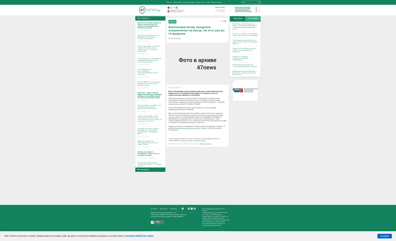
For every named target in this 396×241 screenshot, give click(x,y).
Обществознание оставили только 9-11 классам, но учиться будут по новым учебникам (148, 50)
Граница (172, 21)
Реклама (173, 209)
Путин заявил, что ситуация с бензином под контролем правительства (149, 84)
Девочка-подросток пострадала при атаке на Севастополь (147, 144)
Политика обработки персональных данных (168, 214)
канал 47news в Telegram (191, 140)
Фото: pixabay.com (175, 87)
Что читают (253, 18)
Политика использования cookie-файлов (167, 216)
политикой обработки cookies (138, 236)
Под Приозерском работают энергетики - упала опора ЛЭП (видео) (244, 42)
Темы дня (237, 18)
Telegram (192, 209)
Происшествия (189, 2)
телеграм (174, 8)
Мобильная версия (169, 8)
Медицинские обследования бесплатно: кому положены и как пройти (244, 73)
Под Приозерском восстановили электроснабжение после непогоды (147, 73)
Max (195, 209)
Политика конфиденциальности (163, 212)
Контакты (164, 209)
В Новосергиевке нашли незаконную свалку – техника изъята (149, 165)
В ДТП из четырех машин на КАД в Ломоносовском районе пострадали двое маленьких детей (244, 26)
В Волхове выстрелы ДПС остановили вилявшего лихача (244, 65)
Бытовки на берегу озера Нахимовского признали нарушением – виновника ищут (147, 132)
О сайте (154, 209)
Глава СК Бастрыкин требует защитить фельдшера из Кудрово (244, 50)
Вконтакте (189, 209)
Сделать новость (176, 11)
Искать (259, 2)
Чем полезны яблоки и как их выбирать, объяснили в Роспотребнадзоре (149, 38)
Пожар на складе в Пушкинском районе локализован (240, 58)
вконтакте (171, 8)
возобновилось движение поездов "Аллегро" (191, 128)
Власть (169, 2)
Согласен (384, 236)
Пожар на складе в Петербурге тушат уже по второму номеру (245, 34)
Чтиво (208, 2)
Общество (200, 2)
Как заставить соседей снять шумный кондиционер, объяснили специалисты (149, 108)
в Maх (204, 140)
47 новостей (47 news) (212, 208)
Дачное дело (217, 2)
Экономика (177, 2)
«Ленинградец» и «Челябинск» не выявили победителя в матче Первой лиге (149, 61)
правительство (173, 104)
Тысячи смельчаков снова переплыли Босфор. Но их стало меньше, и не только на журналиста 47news (149, 119)
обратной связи (205, 143)
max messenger (177, 8)
